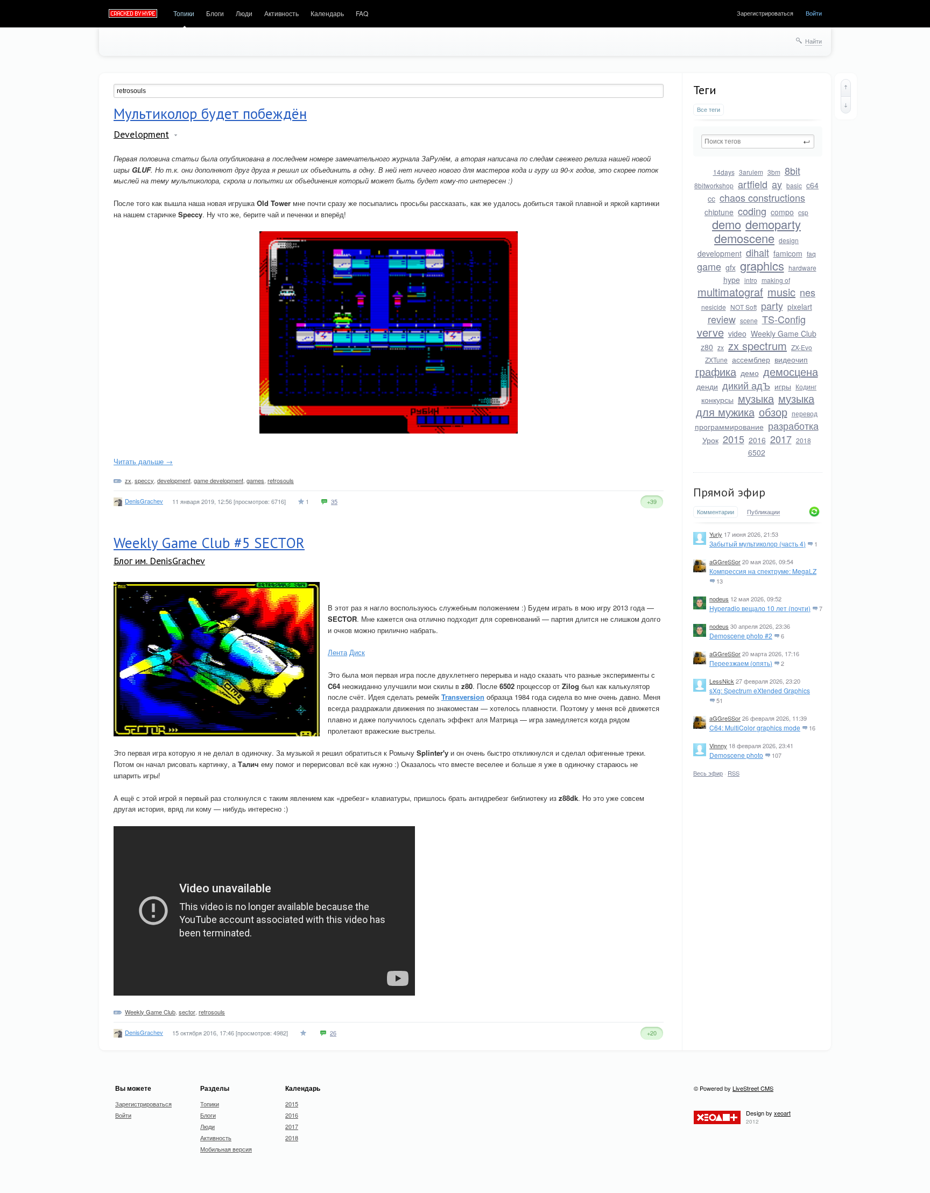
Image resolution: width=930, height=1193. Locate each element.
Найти (813, 41)
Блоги (215, 13)
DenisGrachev (144, 500)
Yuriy (715, 534)
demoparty (773, 224)
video (737, 333)
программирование (729, 426)
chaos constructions (762, 197)
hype (731, 279)
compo (782, 212)
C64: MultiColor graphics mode (754, 727)
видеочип (791, 359)
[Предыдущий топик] (846, 87)
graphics (762, 265)
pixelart (799, 306)
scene (749, 320)
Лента (337, 652)
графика (715, 371)
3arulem (751, 171)
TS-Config (784, 319)
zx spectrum (757, 345)
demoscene (744, 238)
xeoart (782, 1113)
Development (141, 134)
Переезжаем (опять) (740, 662)
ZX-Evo (801, 347)
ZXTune (716, 359)
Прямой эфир (729, 492)
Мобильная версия (226, 1149)
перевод (805, 413)
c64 (812, 185)
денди (707, 386)
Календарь (327, 13)
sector (187, 1011)
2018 (803, 440)
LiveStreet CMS (752, 1088)
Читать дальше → (143, 461)
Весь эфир (708, 773)
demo (726, 224)
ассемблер (751, 359)
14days (724, 171)
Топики (183, 13)
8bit (792, 170)
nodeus (719, 598)
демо (750, 372)
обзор (773, 412)
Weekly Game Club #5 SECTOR (209, 543)
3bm (773, 171)
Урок (710, 440)
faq (811, 253)
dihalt (757, 252)
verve (710, 332)
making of (776, 280)
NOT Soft (743, 306)
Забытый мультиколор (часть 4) (757, 543)
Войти (814, 13)
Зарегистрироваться (765, 13)
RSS (733, 773)
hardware (802, 267)
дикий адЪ (746, 385)
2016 (757, 440)
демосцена (790, 371)
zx (720, 347)
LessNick (721, 681)
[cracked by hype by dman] (133, 14)
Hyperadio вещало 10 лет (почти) (760, 608)
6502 (756, 452)
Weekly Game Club (783, 333)
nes (807, 292)
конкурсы (717, 399)
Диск (357, 652)
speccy (144, 480)
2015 (733, 439)
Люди (244, 13)
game (709, 266)
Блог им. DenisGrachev (159, 561)
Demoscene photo (736, 754)
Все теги (708, 109)
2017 (781, 439)
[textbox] (757, 141)
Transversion (462, 697)
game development (218, 480)
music (781, 292)
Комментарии (715, 511)
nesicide (713, 306)
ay (777, 184)
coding (752, 211)
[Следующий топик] (846, 104)
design (789, 240)
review (722, 319)
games (255, 480)
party (772, 306)
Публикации (763, 512)
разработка (793, 425)
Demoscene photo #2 (740, 635)
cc (711, 198)
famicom (787, 253)
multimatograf (730, 292)
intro (750, 280)
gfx (730, 267)
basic (794, 185)
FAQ (362, 13)
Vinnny (718, 745)
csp (803, 212)
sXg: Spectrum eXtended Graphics (759, 690)
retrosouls (280, 480)
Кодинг (805, 386)
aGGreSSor (725, 561)
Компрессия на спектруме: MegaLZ (762, 571)
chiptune (719, 212)
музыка (756, 398)
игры (782, 386)
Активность (281, 13)
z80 (707, 347)
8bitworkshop (714, 185)
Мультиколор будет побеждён (210, 113)
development (720, 253)
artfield (752, 184)
